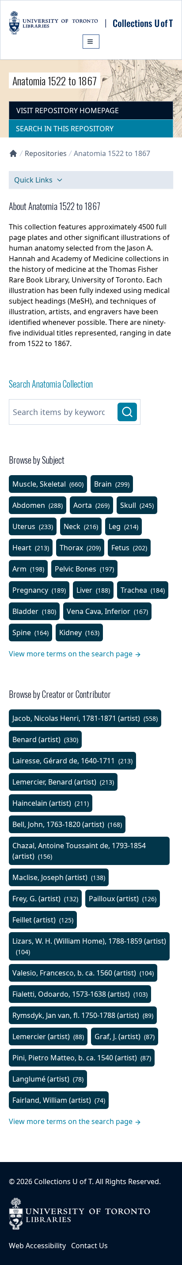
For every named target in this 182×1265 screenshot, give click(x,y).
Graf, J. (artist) (125, 1036)
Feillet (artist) (42, 920)
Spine (30, 632)
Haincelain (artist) (50, 803)
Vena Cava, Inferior (107, 611)
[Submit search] (127, 412)
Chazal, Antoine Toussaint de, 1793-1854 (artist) (79, 851)
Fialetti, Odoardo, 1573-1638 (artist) (80, 994)
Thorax (80, 547)
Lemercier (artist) (48, 1036)
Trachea (143, 590)
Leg (123, 526)
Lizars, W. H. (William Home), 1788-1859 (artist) (89, 946)
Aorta (91, 505)
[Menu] (91, 41)
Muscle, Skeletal (47, 484)
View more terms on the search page (71, 654)
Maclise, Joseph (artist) (58, 877)
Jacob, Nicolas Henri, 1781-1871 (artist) (85, 718)
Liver (93, 590)
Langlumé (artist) (47, 1079)
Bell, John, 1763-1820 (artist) (67, 824)
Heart (30, 547)
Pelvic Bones (84, 569)
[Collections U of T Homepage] (13, 153)
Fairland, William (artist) (58, 1100)
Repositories (46, 153)
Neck (81, 526)
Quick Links (33, 180)
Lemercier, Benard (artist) (63, 782)
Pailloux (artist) (122, 898)
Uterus (32, 526)
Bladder (34, 611)
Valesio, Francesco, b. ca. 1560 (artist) (83, 973)
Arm (28, 569)
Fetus (129, 547)
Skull (137, 505)
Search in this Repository (65, 128)
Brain (111, 484)
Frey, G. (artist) (45, 898)
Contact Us (89, 1245)
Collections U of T (63, 1181)
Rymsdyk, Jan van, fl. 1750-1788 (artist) (82, 1015)
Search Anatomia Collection (51, 383)
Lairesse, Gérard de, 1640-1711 (72, 761)
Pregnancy (39, 590)
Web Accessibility (37, 1245)
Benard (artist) (45, 739)
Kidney (79, 632)
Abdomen (37, 505)
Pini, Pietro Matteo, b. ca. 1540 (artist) (81, 1058)
